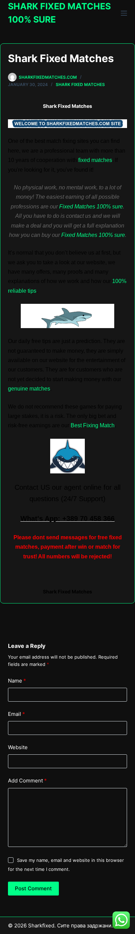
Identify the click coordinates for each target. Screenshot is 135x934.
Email (16, 714)
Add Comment (27, 780)
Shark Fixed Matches (80, 84)
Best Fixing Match (93, 425)
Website (18, 747)
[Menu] (124, 13)
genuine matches (29, 389)
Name (17, 680)
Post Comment (33, 888)
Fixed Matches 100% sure (91, 206)
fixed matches (95, 160)
